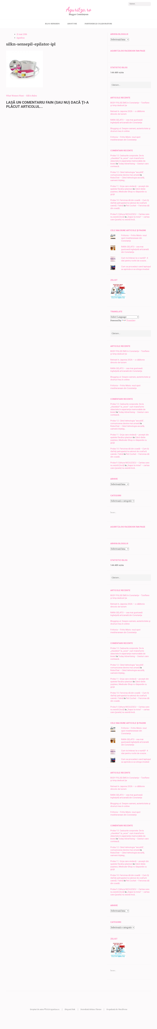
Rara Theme (96, 1009)
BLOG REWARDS (52, 24)
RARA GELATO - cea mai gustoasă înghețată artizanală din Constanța (135, 249)
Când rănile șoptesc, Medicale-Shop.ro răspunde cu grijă (128, 191)
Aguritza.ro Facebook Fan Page (127, 51)
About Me (72, 24)
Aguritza (21, 38)
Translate (130, 320)
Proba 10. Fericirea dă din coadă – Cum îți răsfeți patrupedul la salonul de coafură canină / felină (129, 203)
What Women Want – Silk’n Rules (21, 96)
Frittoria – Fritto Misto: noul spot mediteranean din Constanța (134, 238)
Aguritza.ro (78, 9)
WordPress (122, 1009)
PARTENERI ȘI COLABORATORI (98, 24)
